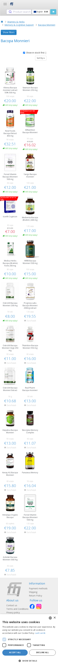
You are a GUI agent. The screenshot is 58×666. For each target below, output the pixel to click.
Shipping (33, 592)
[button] (29, 660)
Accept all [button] (15, 652)
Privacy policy (13, 612)
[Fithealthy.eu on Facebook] (32, 606)
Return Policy (35, 595)
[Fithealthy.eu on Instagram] (38, 606)
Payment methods (38, 588)
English (42, 11)
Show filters (9, 32)
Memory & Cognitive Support (19, 24)
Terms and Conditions (17, 608)
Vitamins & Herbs (16, 21)
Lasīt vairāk (40, 633)
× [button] (54, 618)
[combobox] (18, 11)
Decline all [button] (42, 652)
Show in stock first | (36, 52)
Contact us (11, 605)
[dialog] (29, 640)
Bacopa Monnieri (46, 24)
